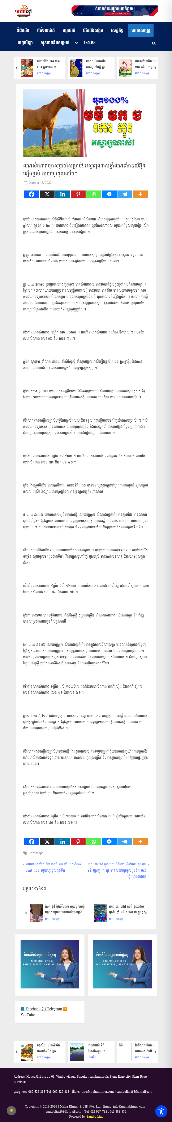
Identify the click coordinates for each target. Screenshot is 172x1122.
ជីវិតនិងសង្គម (93, 30)
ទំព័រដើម (23, 30)
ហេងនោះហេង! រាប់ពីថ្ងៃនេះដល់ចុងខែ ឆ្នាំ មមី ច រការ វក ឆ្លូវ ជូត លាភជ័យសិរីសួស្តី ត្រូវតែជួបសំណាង (129, 909)
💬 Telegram (52, 1009)
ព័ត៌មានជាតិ (46, 30)
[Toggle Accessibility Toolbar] (161, 1111)
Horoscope (36, 853)
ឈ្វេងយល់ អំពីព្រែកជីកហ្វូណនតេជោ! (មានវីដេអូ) (98, 1048)
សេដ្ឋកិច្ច (117, 30)
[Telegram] (124, 194)
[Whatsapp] (93, 194)
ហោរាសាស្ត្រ (141, 30)
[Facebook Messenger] (109, 194)
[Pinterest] (78, 194)
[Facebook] (31, 194)
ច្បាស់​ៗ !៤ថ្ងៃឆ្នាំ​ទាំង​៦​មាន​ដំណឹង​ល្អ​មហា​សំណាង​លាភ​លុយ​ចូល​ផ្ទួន (48, 1048)
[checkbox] (11, 1110)
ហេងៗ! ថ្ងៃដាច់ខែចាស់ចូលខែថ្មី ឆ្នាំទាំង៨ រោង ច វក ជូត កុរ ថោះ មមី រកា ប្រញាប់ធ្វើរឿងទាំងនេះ (97, 64)
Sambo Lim (95, 1116)
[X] (47, 194)
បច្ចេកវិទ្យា (25, 42)
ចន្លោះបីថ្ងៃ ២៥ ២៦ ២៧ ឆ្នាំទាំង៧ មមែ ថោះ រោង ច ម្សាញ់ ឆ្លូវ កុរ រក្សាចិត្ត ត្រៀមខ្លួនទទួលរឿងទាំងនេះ (48, 64)
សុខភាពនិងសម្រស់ (54, 42)
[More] (140, 194)
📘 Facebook (31, 1009)
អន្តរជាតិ (69, 30)
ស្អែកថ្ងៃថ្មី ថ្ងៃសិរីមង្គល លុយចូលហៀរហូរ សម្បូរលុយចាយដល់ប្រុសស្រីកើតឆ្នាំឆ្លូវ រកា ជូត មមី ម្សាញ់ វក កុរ (65, 909)
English (89, 42)
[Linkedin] (62, 194)
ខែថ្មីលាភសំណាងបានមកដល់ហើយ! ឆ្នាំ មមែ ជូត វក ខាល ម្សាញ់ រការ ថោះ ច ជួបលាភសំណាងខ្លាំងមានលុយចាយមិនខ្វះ (146, 1048)
